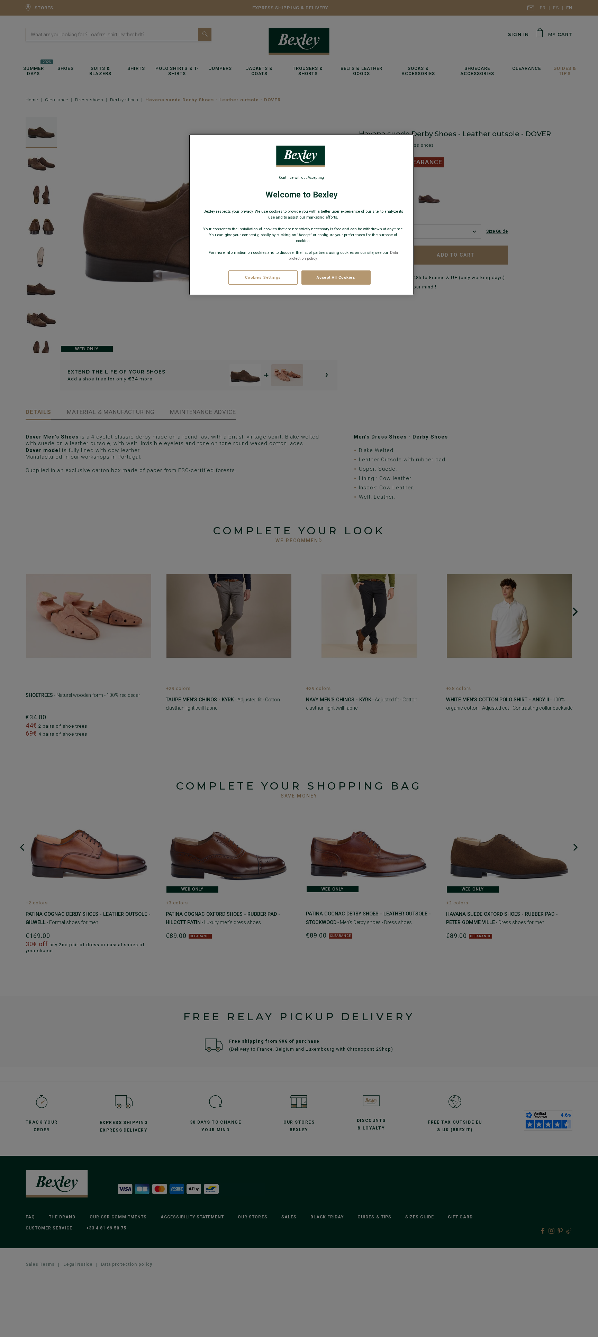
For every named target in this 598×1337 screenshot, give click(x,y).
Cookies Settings (263, 277)
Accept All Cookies (336, 277)
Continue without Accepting (301, 177)
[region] (301, 215)
